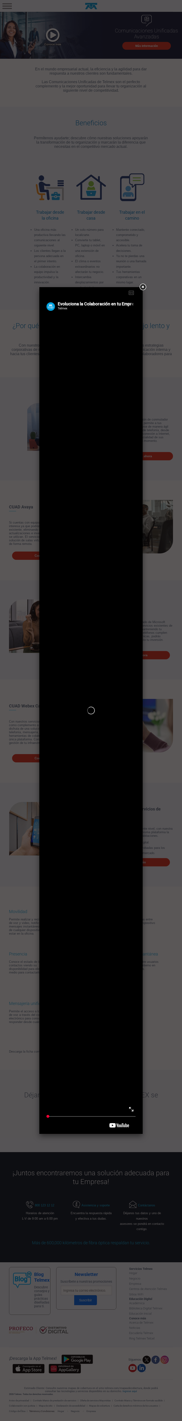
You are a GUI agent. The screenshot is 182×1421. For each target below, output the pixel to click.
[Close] (142, 287)
